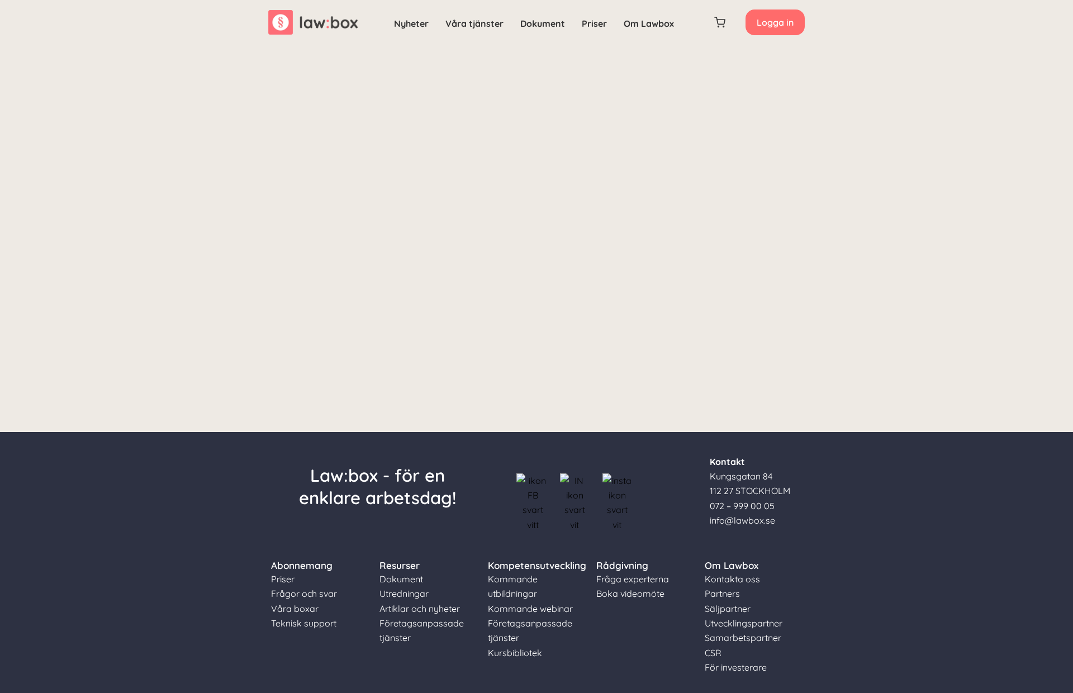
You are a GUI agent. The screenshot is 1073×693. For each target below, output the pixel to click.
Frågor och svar (304, 593)
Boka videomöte (630, 593)
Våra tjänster (474, 23)
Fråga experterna (632, 579)
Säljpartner (728, 608)
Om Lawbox (649, 23)
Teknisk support (303, 623)
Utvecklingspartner (743, 623)
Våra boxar (295, 608)
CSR (713, 652)
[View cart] (720, 22)
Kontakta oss (732, 579)
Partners (722, 593)
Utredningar (404, 593)
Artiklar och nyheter (419, 608)
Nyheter (411, 23)
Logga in (775, 22)
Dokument (542, 23)
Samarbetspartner (743, 637)
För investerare (736, 667)
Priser (594, 23)
